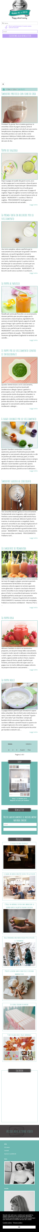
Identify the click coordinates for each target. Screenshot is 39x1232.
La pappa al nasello (10, 283)
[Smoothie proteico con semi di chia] (19, 109)
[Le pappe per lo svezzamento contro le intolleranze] (19, 370)
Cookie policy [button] (7, 1223)
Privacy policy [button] (17, 1223)
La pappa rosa (7, 618)
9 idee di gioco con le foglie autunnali (19, 1035)
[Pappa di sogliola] (19, 166)
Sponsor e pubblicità (10, 1154)
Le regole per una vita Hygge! (19, 843)
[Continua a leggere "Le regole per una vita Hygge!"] (19, 857)
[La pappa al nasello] (19, 299)
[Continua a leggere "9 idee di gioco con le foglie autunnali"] (19, 1048)
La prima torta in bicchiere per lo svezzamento (17, 217)
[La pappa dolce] (19, 696)
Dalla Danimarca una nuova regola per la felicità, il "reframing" (19, 939)
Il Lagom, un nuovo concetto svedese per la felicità (19, 874)
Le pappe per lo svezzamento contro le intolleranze (18, 352)
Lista (14, 89)
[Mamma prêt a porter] (19, 9)
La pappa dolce (8, 680)
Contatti (6, 1150)
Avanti (22, 750)
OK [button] (19, 1227)
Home (9, 89)
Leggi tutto (33, 205)
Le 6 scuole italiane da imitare (19, 1004)
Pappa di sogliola (9, 150)
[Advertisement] (19, 61)
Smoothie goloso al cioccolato (16, 481)
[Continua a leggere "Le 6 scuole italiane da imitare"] (19, 1018)
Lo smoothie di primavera (13, 548)
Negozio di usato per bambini (19, 800)
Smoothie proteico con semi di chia (18, 94)
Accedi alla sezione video (19, 1131)
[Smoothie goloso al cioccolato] (19, 497)
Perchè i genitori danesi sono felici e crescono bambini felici (19, 972)
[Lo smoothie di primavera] (19, 564)
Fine (29, 750)
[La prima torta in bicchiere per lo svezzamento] (19, 234)
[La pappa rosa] (19, 633)
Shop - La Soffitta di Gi (19, 798)
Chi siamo (7, 1147)
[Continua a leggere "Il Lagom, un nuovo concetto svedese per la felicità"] (19, 887)
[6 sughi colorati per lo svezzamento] (19, 435)
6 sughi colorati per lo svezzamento (18, 419)
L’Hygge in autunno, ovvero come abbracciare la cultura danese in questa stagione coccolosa (19, 905)
